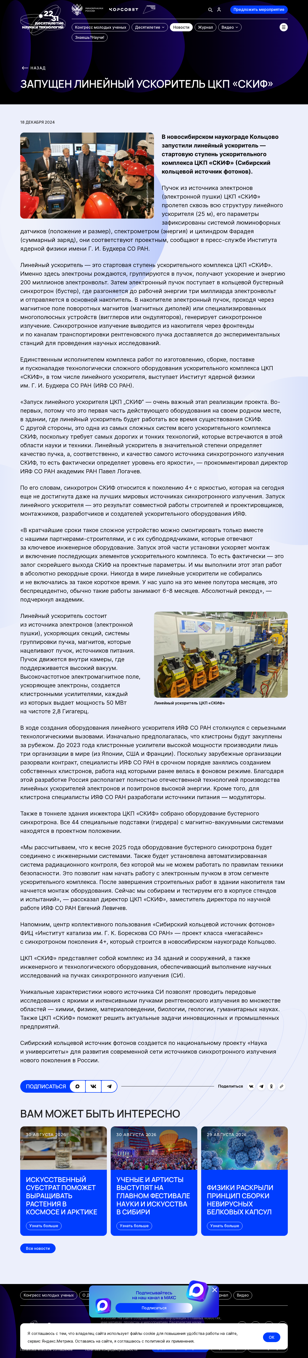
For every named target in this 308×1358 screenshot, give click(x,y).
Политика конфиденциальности (111, 1349)
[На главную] (43, 23)
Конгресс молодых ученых (49, 1295)
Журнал (220, 1295)
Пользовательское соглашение (46, 1349)
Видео (243, 1295)
